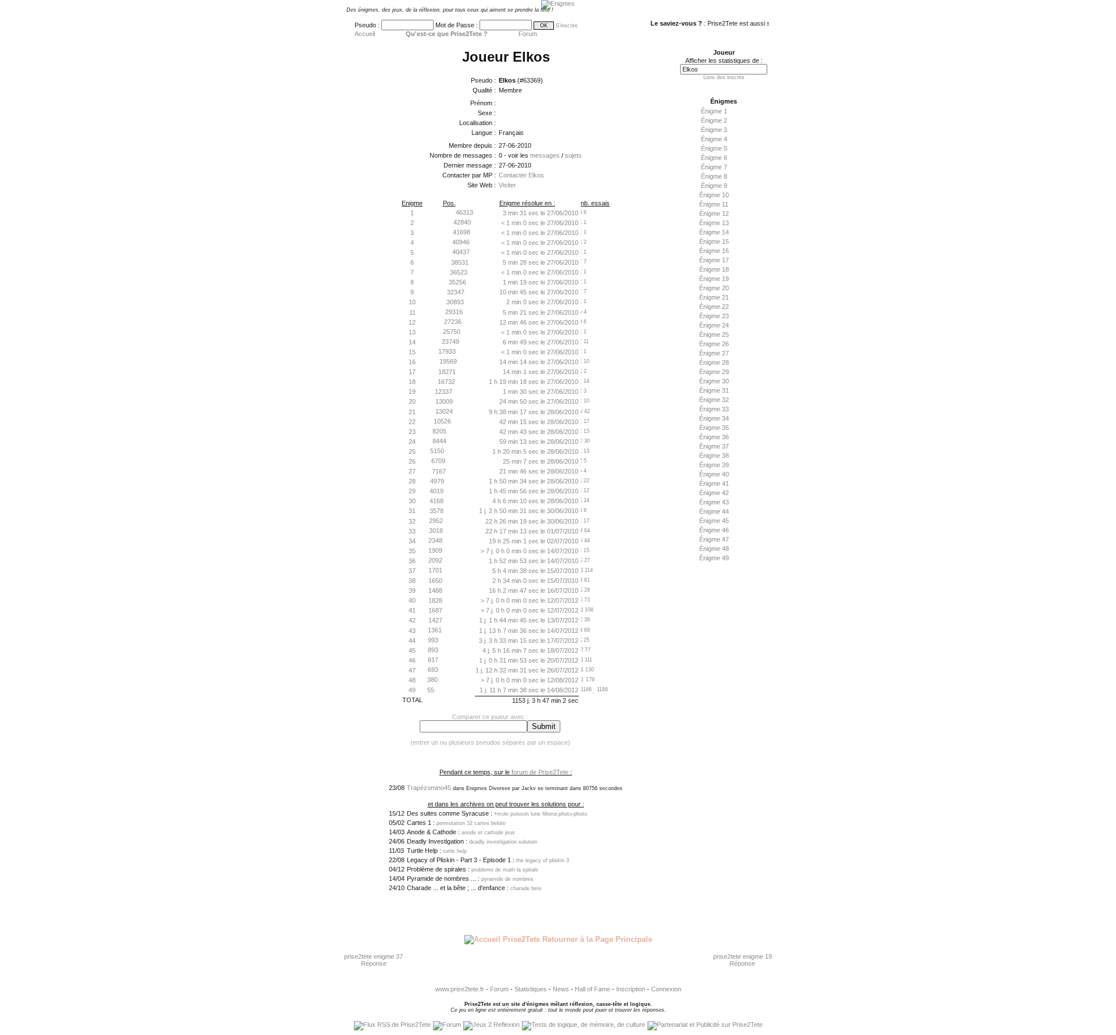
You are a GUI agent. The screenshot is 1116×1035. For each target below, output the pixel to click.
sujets (573, 155)
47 (412, 670)
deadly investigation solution (503, 842)
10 (412, 301)
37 (412, 570)
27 (412, 471)
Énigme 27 (714, 353)
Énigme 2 (714, 120)
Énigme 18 (714, 269)
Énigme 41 (714, 483)
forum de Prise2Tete (540, 772)
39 (412, 590)
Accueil (365, 33)
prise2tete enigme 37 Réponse (373, 960)
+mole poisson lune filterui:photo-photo (540, 814)
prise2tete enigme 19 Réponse (742, 960)
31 (412, 510)
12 (412, 322)
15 (412, 351)
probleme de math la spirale (504, 870)
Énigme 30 (714, 381)
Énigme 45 (714, 520)
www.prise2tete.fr (459, 989)
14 (412, 342)
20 (412, 401)
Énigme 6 (714, 157)
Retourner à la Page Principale (596, 939)
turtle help (455, 851)
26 (412, 461)
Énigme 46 (714, 530)
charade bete (526, 888)
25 (412, 451)
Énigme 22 (714, 306)
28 (412, 481)
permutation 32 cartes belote (471, 823)
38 (412, 580)
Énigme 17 (714, 260)
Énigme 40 (714, 474)
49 (412, 690)
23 (412, 431)
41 (412, 610)
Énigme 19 (714, 278)
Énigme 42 (714, 492)
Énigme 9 (714, 185)
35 (412, 550)
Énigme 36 (714, 436)
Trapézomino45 (429, 787)
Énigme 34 (714, 418)
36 (412, 560)
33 (412, 531)
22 (412, 421)
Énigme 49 (714, 557)
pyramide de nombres (507, 879)
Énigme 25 (714, 334)
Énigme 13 (714, 222)
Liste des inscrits (724, 77)
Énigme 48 (714, 548)
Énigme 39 (714, 464)
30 (412, 500)
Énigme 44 (714, 511)
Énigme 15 (714, 241)
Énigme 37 (714, 446)
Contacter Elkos (521, 175)
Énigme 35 (714, 427)
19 (412, 391)
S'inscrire (567, 26)
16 (412, 361)
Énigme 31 (714, 390)
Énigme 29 (714, 371)
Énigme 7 (714, 166)
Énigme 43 (714, 502)
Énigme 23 (714, 315)
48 (412, 680)
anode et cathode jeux (488, 832)
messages (545, 155)
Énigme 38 (714, 455)
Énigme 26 (714, 343)
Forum (527, 33)
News (561, 989)
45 (412, 650)
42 (412, 620)
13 (412, 332)
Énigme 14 (714, 232)
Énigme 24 (714, 325)
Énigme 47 (714, 539)
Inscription (630, 989)
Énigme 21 (714, 297)
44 (412, 640)
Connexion (666, 989)
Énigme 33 (714, 409)
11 (412, 312)
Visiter (507, 185)
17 (412, 371)
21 (412, 411)
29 (412, 491)
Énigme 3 (714, 129)
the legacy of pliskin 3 (542, 860)
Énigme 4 (714, 139)
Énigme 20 (714, 287)
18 (412, 381)
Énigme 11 (713, 204)
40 (412, 600)
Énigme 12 (714, 213)
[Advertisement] (720, 748)
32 (412, 521)
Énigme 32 (714, 399)
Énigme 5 (714, 148)
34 (412, 541)
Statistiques (530, 989)
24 (412, 441)
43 (412, 630)
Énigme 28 (714, 362)
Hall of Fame (592, 989)
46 (412, 660)
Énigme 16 (714, 250)
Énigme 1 (714, 111)
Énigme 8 (714, 176)
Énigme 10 (714, 194)
